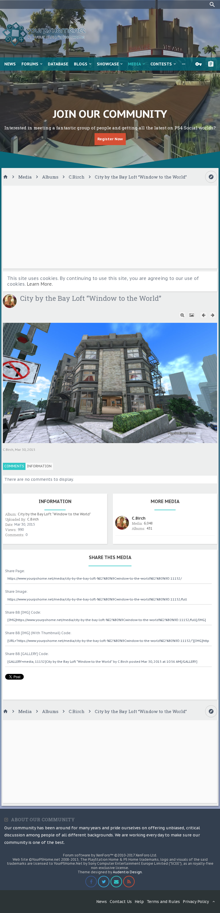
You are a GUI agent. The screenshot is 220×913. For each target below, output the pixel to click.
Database (58, 64)
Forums (29, 64)
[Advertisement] (110, 227)
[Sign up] (212, 64)
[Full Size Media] (182, 315)
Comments (14, 466)
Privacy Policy (196, 901)
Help (139, 901)
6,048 (148, 523)
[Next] (212, 315)
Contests (161, 64)
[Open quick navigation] (211, 177)
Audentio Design (127, 872)
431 (149, 528)
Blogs (80, 64)
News (10, 64)
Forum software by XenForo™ (110, 855)
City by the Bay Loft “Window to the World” (54, 514)
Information (39, 466)
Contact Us (121, 901)
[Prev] (203, 315)
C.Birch (8, 450)
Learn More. (40, 284)
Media (134, 64)
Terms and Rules (163, 901)
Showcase (108, 64)
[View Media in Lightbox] (191, 315)
